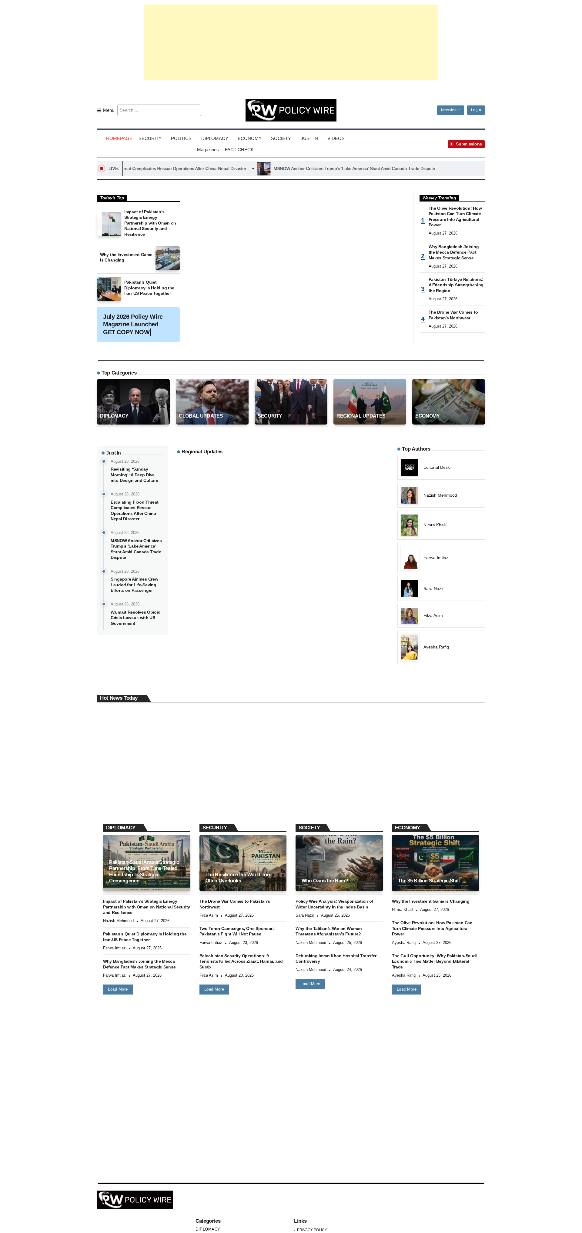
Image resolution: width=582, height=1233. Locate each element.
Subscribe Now (291, 643)
